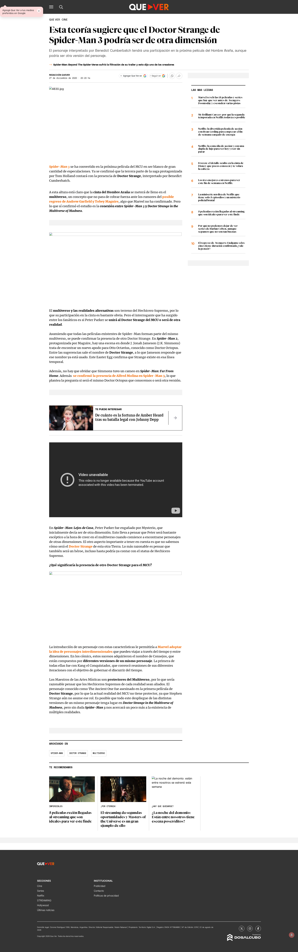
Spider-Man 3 (59, 167)
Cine (39, 885)
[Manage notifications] (291, 935)
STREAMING (44, 900)
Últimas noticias (45, 910)
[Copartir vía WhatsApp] (172, 76)
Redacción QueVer (59, 75)
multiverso (99, 753)
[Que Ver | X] (241, 928)
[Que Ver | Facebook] (258, 928)
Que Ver (54, 19)
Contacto (99, 890)
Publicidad (99, 885)
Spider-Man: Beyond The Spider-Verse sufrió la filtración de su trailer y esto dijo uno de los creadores (113, 65)
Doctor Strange (77, 753)
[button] (51, 6)
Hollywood (43, 905)
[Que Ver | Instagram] (249, 928)
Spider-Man (57, 753)
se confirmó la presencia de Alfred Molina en (118, 376)
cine (65, 19)
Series (40, 890)
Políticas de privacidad (106, 895)
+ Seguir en (155, 76)
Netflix (40, 895)
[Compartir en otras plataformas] (179, 76)
